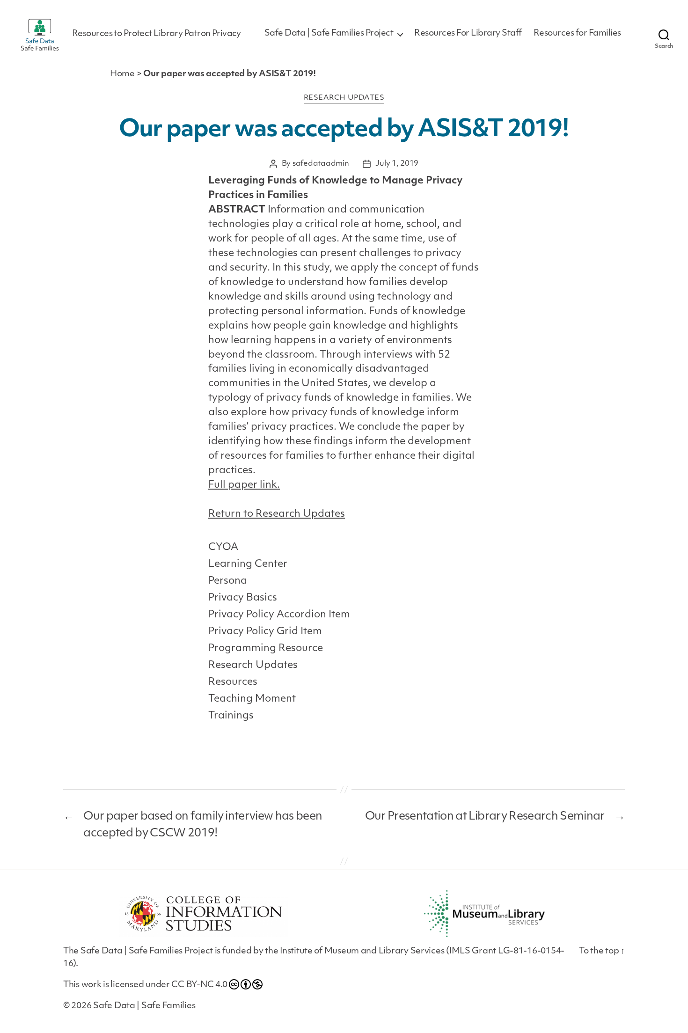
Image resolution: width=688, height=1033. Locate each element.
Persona (227, 581)
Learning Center (247, 564)
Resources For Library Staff (468, 33)
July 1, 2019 (396, 164)
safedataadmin (321, 164)
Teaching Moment (252, 699)
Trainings (231, 716)
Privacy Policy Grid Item (265, 632)
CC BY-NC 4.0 (199, 985)
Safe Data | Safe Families (144, 1006)
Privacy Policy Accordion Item (279, 615)
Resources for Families (577, 33)
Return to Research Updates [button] (276, 514)
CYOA (223, 547)
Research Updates (344, 98)
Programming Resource (265, 648)
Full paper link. (244, 485)
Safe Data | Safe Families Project (329, 33)
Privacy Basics (242, 598)
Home (122, 74)
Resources (232, 682)
